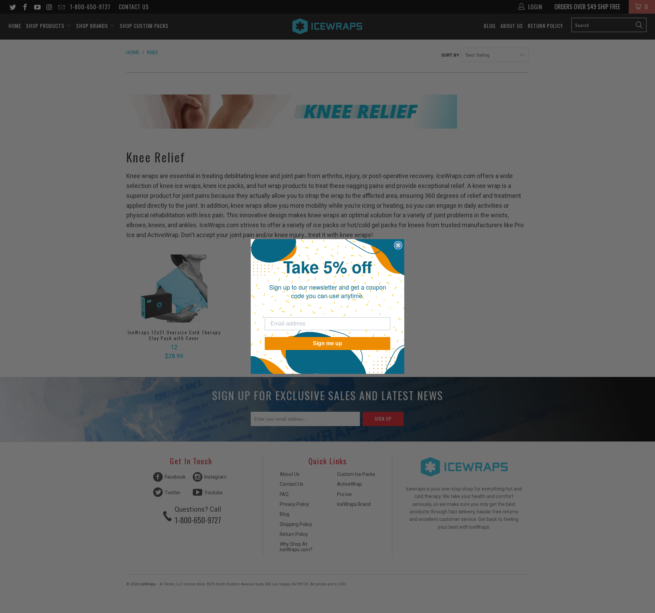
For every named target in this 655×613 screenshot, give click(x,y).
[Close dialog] (398, 245)
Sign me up (327, 343)
